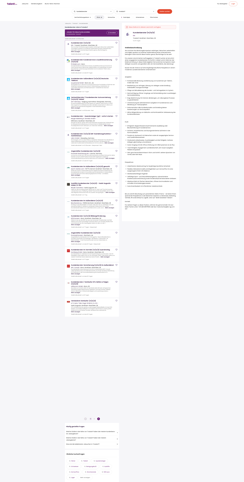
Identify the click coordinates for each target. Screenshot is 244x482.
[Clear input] (111, 11)
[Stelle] (91, 11)
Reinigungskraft (91, 466)
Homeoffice (75, 472)
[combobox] (93, 11)
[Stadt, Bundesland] (133, 11)
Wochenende (91, 472)
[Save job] (116, 43)
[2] (98, 419)
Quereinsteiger (101, 461)
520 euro (107, 472)
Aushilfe (107, 466)
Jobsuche (68, 23)
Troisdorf (75, 23)
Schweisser (74, 466)
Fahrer (73, 461)
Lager (73, 477)
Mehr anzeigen (75, 51)
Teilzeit (85, 461)
